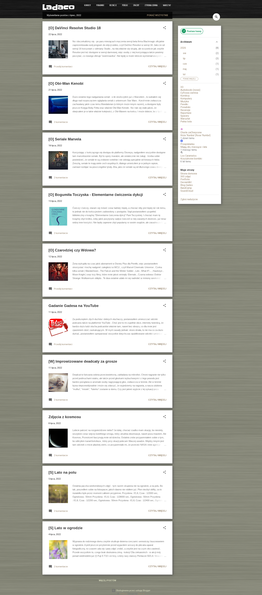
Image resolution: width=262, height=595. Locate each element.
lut (184, 74)
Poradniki (100, 5)
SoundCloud (186, 190)
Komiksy (87, 5)
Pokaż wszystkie (157, 15)
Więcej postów (107, 580)
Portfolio (185, 179)
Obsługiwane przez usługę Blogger (132, 590)
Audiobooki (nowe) (190, 90)
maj (184, 69)
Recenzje (113, 5)
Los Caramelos (188, 155)
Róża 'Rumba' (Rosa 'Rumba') (195, 135)
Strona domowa (188, 173)
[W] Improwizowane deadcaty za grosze (83, 361)
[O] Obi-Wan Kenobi (66, 83)
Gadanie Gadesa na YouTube (74, 306)
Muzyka (184, 101)
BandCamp (186, 188)
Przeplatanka (187, 144)
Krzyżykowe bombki (191, 158)
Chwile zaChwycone (191, 132)
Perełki (125, 5)
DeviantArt (185, 182)
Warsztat (167, 5)
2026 (183, 47)
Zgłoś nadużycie (189, 199)
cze (185, 63)
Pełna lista (186, 121)
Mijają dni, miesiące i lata (193, 147)
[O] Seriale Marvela (65, 139)
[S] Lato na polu (62, 472)
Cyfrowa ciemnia (151, 5)
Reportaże (185, 112)
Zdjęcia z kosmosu (65, 417)
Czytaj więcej (157, 66)
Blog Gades (186, 185)
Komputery (186, 98)
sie (184, 53)
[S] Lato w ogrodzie (65, 528)
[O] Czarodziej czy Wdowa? (72, 250)
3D (181, 87)
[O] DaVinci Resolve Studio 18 (75, 28)
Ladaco (58, 7)
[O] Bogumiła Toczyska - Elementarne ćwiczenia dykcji (96, 195)
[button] (164, 28)
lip (184, 58)
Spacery (136, 5)
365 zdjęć (185, 176)
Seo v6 (141, 593)
